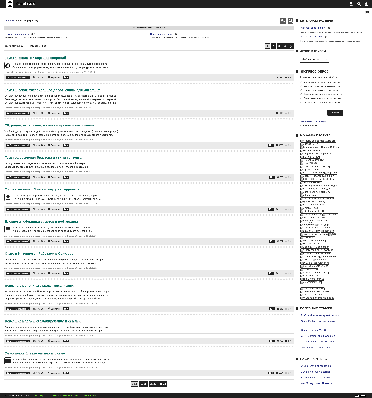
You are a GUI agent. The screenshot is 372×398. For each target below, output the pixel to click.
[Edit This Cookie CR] (313, 211)
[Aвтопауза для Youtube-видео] (319, 186)
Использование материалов (65, 396)
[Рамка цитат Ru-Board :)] (314, 234)
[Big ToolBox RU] (310, 170)
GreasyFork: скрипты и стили (317, 341)
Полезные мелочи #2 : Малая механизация (40, 285)
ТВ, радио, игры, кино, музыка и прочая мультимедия (49, 125)
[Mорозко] (330, 173)
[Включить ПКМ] (310, 157)
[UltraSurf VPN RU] (309, 257)
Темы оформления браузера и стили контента (43, 157)
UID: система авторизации (316, 366)
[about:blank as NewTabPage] (312, 218)
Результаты (306, 122)
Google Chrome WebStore (315, 330)
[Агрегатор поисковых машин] (318, 141)
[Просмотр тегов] (66, 77)
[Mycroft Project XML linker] (309, 244)
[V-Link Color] (308, 195)
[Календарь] (322, 225)
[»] (291, 46)
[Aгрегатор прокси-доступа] (316, 250)
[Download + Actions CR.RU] (315, 166)
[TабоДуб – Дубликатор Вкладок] (319, 221)
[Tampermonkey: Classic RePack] (319, 147)
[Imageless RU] (307, 225)
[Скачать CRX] (309, 144)
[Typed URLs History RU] (313, 202)
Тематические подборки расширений (35, 58)
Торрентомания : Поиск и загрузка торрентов (42, 189)
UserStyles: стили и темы (315, 347)
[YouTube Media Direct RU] (314, 266)
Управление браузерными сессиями (35, 353)
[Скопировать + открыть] (315, 192)
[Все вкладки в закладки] (315, 189)
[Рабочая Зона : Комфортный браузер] (317, 298)
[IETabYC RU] (309, 163)
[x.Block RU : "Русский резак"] (316, 253)
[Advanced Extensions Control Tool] (306, 260)
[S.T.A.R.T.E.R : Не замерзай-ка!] (309, 269)
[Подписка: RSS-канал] (283, 21)
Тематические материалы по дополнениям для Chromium (52, 90)
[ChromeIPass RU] (309, 208)
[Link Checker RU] (328, 257)
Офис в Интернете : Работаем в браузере (39, 253)
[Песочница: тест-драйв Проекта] (315, 292)
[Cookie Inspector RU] (311, 214)
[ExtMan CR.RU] (310, 231)
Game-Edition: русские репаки (318, 321)
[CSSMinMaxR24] (311, 282)
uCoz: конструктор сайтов (316, 372)
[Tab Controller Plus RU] (312, 279)
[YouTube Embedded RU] (313, 241)
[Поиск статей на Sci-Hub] (316, 228)
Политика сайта (90, 396)
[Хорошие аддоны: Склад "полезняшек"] (313, 295)
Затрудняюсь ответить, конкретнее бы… (323, 98)
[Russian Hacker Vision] (314, 272)
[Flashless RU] (327, 231)
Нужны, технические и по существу (321, 90)
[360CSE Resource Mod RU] (314, 263)
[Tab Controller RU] (309, 276)
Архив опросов (321, 122)
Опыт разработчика (161, 34)
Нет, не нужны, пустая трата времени (322, 102)
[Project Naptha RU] (312, 160)
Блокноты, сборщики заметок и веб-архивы (41, 221)
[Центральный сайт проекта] (312, 288)
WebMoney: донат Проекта (316, 383)
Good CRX (25, 4)
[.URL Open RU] (307, 237)
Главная (9, 20)
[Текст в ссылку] (310, 150)
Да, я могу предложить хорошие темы (322, 86)
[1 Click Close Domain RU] (314, 205)
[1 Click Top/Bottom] (312, 173)
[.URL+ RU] (334, 234)
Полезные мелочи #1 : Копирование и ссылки (43, 321)
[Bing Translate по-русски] (315, 154)
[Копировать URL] (311, 182)
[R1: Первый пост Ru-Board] (317, 198)
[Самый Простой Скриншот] (317, 176)
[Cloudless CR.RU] (319, 260)
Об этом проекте (41, 396)
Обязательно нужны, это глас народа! (322, 82)
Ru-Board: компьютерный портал (320, 315)
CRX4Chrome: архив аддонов (318, 336)
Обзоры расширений (17, 34)
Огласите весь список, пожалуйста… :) (323, 94)
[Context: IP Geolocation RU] (315, 247)
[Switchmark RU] (330, 214)
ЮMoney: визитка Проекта (316, 377)
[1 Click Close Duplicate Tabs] (318, 179)
